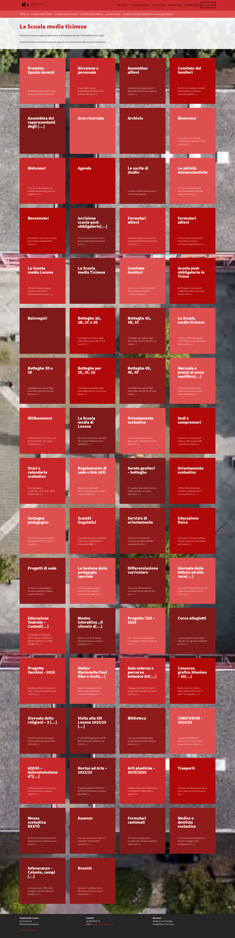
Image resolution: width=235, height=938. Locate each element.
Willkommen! (40, 418)
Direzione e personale (141, 5)
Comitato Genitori (136, 270)
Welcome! (37, 168)
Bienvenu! (187, 118)
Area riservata (208, 5)
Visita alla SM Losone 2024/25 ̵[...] (92, 722)
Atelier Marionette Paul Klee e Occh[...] (92, 672)
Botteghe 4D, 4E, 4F (139, 370)
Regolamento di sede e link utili (92, 470)
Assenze (85, 818)
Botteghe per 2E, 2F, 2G (89, 370)
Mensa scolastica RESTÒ (37, 822)
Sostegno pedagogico (38, 520)
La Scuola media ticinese (191, 320)
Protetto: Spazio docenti (41, 70)
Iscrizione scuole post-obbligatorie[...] (92, 222)
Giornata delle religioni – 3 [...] (42, 720)
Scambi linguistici (87, 520)
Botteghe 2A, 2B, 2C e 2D (89, 320)
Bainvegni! (37, 318)
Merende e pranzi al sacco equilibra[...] (191, 372)
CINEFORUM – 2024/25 (190, 720)
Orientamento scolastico (141, 420)
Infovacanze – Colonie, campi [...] (41, 872)
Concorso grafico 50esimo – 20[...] (192, 672)
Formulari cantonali (137, 820)
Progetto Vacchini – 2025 (41, 670)
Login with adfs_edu (28, 930)
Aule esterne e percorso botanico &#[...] (142, 672)
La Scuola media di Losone (66, 14)
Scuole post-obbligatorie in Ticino (191, 272)
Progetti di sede (42, 568)
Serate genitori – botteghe (141, 470)
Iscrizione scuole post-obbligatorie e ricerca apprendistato (147, 14)
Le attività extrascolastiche (91, 14)
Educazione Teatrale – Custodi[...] (38, 622)
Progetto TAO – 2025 (141, 620)
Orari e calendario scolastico (37, 472)
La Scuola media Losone (40, 270)
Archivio (135, 118)
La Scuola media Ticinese (41, 14)
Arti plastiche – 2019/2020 (141, 770)
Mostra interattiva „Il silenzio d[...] (90, 622)
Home (25, 14)
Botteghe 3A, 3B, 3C (139, 320)
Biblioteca (137, 718)
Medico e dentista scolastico (187, 822)
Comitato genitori (192, 5)
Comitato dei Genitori (189, 70)
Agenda (84, 168)
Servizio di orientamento (140, 520)
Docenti (85, 868)
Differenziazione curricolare (143, 570)
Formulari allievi (159, 5)
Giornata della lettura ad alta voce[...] (191, 572)
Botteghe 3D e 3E (40, 370)
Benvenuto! (123, 5)
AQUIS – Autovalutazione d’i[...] (43, 772)
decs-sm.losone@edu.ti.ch (102, 924)
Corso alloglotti (192, 618)
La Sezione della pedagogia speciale (92, 572)
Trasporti (186, 768)
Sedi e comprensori (189, 420)
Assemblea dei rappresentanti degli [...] (41, 122)
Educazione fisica (188, 520)
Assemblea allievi (175, 5)
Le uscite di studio (113, 14)
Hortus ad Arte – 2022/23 (92, 770)
